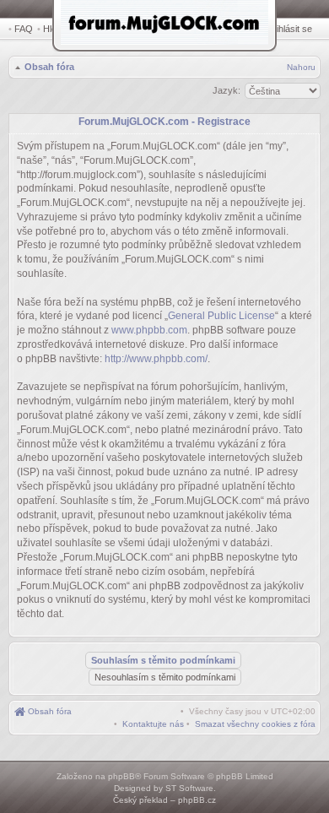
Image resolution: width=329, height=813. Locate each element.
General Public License (221, 316)
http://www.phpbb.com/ (156, 359)
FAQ (23, 29)
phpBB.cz (197, 800)
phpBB (121, 776)
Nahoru (301, 67)
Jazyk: (226, 90)
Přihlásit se (289, 29)
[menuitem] (255, 724)
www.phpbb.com (149, 330)
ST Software (189, 788)
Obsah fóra (49, 67)
